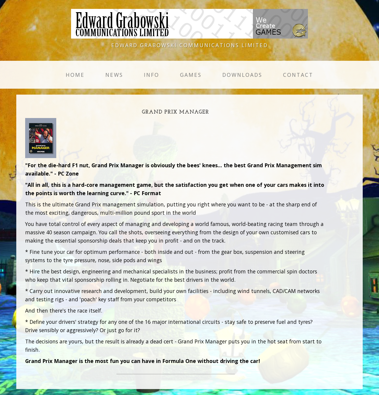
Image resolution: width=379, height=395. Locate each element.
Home (75, 74)
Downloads (242, 74)
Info (151, 74)
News (114, 74)
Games (191, 74)
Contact (298, 74)
